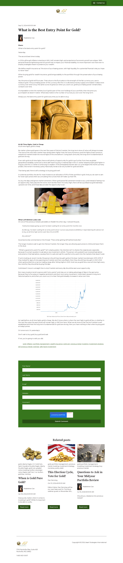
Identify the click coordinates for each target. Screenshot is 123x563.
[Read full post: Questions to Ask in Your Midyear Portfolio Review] (91, 453)
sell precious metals (25, 347)
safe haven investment (48, 347)
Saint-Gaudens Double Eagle (28, 466)
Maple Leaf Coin (28, 472)
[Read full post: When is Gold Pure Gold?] (32, 453)
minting (28, 474)
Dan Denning (52, 480)
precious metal (76, 344)
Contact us (101, 3)
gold (24, 344)
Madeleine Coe (29, 38)
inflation (30, 344)
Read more (24, 507)
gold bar (36, 347)
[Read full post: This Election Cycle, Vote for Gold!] (61, 453)
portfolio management (41, 344)
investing (85, 344)
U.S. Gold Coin (37, 464)
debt (62, 468)
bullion (32, 470)
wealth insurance (56, 344)
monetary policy (53, 468)
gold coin (66, 344)
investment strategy (96, 344)
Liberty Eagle (27, 464)
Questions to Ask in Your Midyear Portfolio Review (89, 476)
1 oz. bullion (39, 472)
